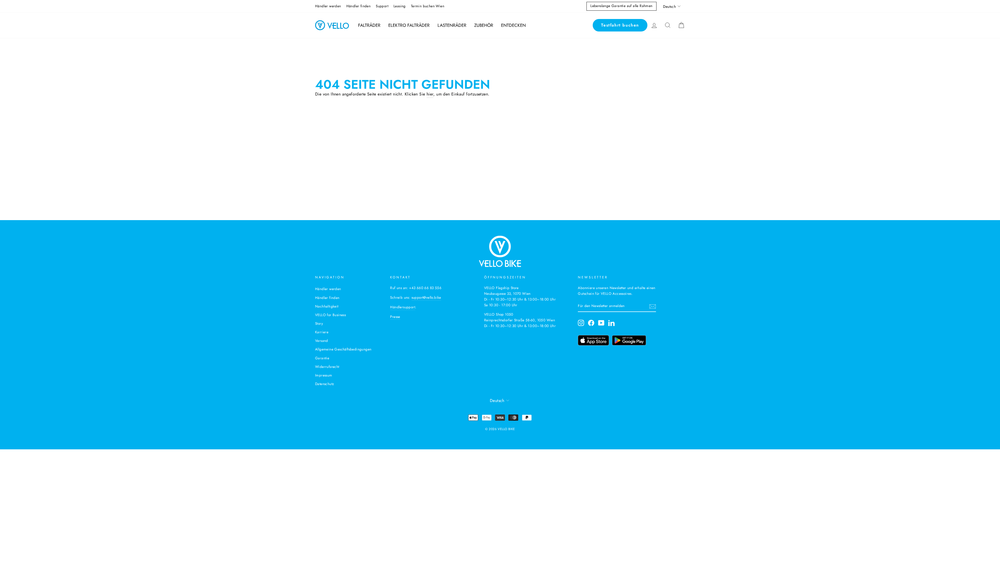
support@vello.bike (426, 297)
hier (430, 94)
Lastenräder (452, 25)
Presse (395, 316)
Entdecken (513, 25)
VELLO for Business (330, 314)
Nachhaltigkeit (327, 306)
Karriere (321, 332)
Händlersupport (402, 307)
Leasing (399, 6)
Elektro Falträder (409, 25)
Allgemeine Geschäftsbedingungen (343, 349)
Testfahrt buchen (620, 25)
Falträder (369, 25)
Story (319, 323)
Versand (321, 340)
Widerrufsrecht (327, 366)
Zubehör (483, 25)
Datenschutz (324, 383)
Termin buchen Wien (427, 6)
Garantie (322, 358)
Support (382, 6)
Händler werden (328, 6)
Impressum (323, 375)
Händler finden (358, 6)
